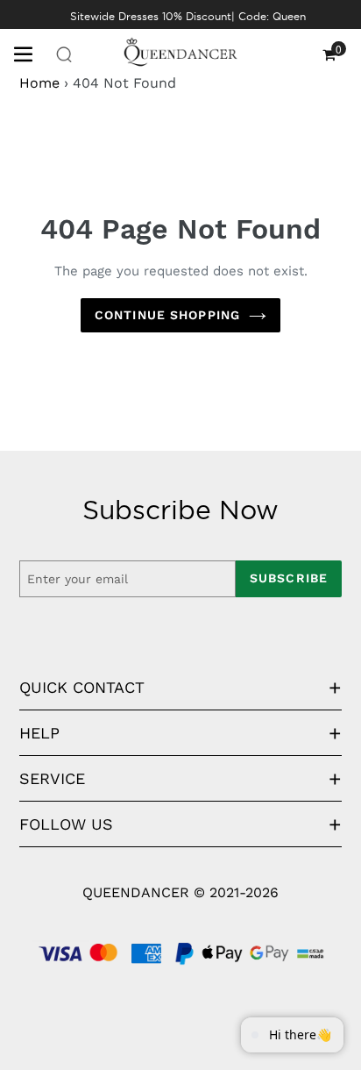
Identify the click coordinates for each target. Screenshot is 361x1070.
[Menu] (29, 52)
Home (39, 83)
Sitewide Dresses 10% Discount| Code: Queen (188, 16)
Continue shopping (167, 315)
